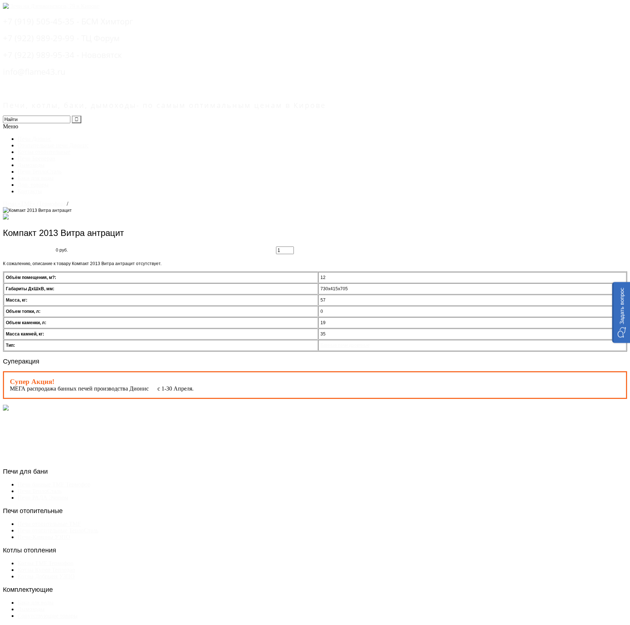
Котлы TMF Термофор (45, 563)
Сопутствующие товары (48, 616)
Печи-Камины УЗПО (44, 537)
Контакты (30, 191)
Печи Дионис (34, 139)
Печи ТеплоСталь (40, 171)
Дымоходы (31, 165)
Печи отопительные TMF (49, 524)
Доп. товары (33, 185)
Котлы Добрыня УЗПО (46, 576)
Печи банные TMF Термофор (54, 484)
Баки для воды (36, 178)
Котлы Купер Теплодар (46, 570)
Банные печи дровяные (345, 345)
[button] (621, 312)
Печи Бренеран (36, 158)
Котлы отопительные (44, 152)
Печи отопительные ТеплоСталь (58, 530)
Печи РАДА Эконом (43, 497)
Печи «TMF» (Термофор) (34, 204)
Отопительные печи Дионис (53, 145)
